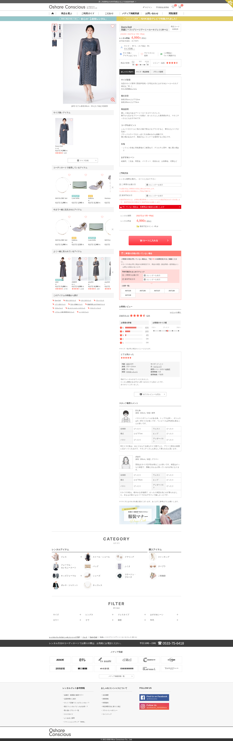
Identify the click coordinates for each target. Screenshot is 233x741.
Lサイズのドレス (86, 300)
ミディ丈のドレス (60, 304)
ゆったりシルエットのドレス (76, 308)
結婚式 (167, 369)
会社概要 (106, 695)
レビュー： (159, 63)
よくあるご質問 (69, 718)
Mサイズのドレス (71, 300)
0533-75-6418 (173, 643)
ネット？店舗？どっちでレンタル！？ (76, 702)
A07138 (172, 291)
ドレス (84, 637)
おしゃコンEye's (127, 72)
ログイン (148, 7)
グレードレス (100, 300)
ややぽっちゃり (132, 372)
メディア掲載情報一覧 (116, 676)
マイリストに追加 (149, 54)
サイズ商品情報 (142, 72)
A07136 (143, 291)
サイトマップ (107, 714)
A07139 (128, 295)
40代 (128, 364)
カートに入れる (150, 240)
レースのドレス (84, 312)
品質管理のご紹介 (70, 699)
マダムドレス (59, 308)
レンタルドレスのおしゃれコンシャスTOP (64, 637)
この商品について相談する (170, 54)
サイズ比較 (128, 48)
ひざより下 (158, 367)
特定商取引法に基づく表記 (111, 706)
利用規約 (106, 702)
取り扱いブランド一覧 (71, 710)
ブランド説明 (158, 72)
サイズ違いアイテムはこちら (130, 54)
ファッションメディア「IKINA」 (75, 722)
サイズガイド (68, 714)
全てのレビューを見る (152, 394)
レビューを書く (175, 312)
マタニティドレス (95, 308)
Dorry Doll (126, 27)
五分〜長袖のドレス (76, 304)
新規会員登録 (163, 7)
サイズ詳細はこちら (129, 89)
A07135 (128, 291)
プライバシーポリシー (110, 710)
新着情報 (106, 699)
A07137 (157, 291)
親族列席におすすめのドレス (96, 304)
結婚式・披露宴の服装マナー (73, 695)
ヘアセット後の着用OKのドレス (64, 312)
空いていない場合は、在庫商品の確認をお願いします (143, 207)
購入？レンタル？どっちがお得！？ (76, 706)
